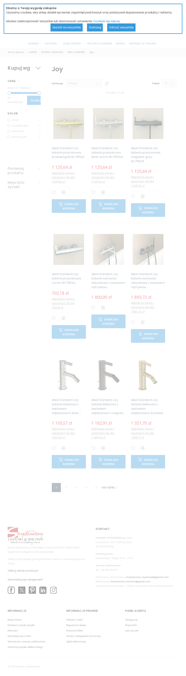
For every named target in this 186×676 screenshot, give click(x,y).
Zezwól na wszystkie (66, 27)
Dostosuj (95, 27)
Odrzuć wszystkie (121, 27)
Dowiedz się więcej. (106, 21)
